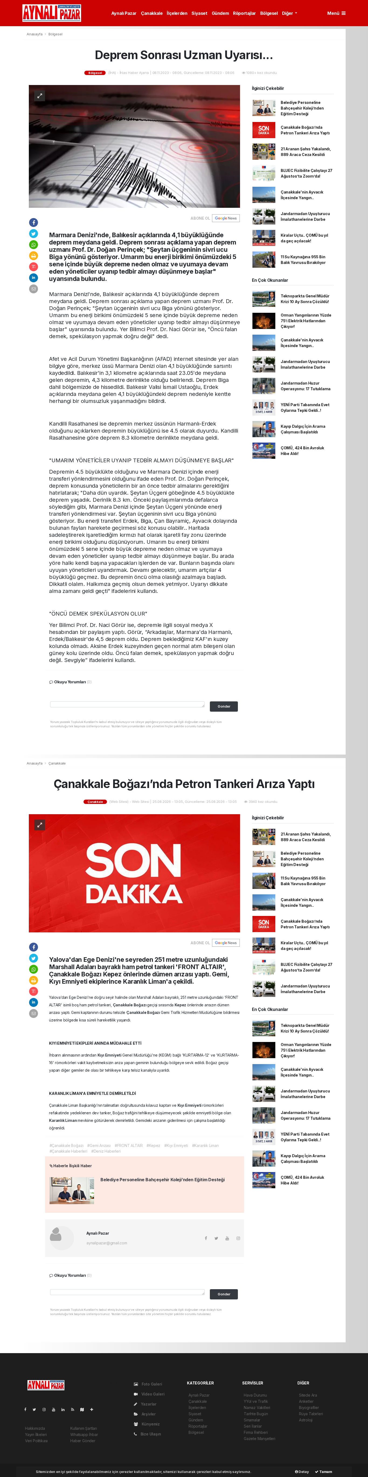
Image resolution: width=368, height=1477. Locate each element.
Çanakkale (151, 13)
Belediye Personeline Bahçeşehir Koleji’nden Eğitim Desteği (302, 108)
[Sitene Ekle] (94, 1409)
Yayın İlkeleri (36, 1434)
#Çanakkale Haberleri (68, 1151)
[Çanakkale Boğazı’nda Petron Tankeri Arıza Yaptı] (134, 873)
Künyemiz (150, 1424)
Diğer (288, 13)
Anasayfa (35, 34)
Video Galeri (152, 1394)
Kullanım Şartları (83, 1428)
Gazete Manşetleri (259, 1438)
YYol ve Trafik (256, 1401)
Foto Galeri (151, 1384)
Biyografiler (309, 1407)
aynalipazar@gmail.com (106, 1243)
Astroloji (306, 1420)
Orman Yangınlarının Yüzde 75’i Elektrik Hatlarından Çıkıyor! (306, 321)
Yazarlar (148, 1404)
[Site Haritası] (84, 1409)
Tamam (325, 1471)
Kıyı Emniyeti (110, 1055)
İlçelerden (177, 13)
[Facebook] (27, 1409)
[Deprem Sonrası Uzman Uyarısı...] (134, 146)
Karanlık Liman (63, 1120)
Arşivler (148, 1414)
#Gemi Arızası (99, 1145)
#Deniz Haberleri (106, 1151)
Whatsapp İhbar (84, 1434)
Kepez (181, 1005)
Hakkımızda (35, 1428)
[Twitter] (36, 1409)
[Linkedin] (65, 1409)
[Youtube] (56, 1409)
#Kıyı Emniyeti (176, 1145)
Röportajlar (244, 13)
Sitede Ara (308, 1395)
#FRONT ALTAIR (129, 1145)
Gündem (220, 13)
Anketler (306, 1401)
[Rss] (74, 1409)
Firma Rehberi (256, 1432)
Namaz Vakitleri (257, 1407)
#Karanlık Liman (205, 1145)
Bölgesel (269, 13)
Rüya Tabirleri (311, 1413)
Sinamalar (252, 1420)
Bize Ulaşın (150, 1434)
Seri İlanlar (253, 1426)
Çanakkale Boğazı (130, 1005)
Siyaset (199, 13)
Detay (303, 1471)
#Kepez (153, 1145)
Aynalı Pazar (124, 13)
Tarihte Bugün (256, 1413)
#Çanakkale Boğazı (67, 1145)
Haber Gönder (82, 1440)
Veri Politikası (36, 1440)
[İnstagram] (46, 1409)
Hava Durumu (255, 1395)
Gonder (224, 706)
